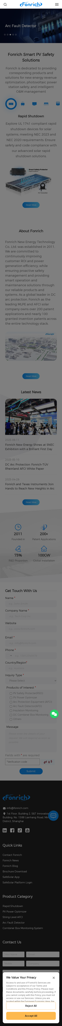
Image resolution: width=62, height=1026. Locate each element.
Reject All (31, 1005)
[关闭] (53, 978)
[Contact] (54, 714)
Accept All (31, 1015)
